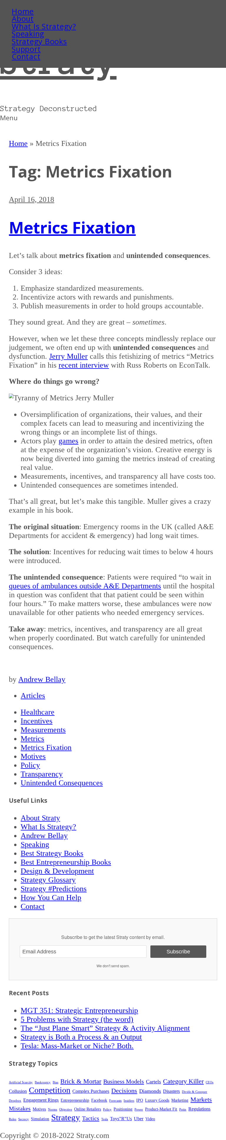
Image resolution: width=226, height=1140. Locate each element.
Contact (26, 56)
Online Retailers (87, 1109)
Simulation (40, 1119)
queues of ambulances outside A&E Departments (85, 586)
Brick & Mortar (80, 1081)
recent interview (84, 365)
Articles (33, 695)
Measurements (43, 730)
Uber (138, 1118)
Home (23, 11)
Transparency (42, 774)
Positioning (123, 1109)
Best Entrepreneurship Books (66, 862)
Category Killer (183, 1081)
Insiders (129, 1100)
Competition (49, 1090)
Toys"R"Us (121, 1118)
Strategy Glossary (48, 880)
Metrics (32, 738)
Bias (55, 1082)
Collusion (18, 1091)
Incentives (36, 721)
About (23, 19)
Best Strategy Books (52, 853)
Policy (30, 765)
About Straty (40, 818)
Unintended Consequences (62, 783)
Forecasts (115, 1100)
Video (150, 1119)
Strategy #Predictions (54, 888)
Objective (65, 1109)
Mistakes (20, 1108)
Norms (52, 1109)
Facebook (99, 1100)
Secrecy (23, 1119)
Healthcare (37, 712)
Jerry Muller (68, 356)
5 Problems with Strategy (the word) (77, 1019)
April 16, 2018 (31, 199)
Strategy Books (39, 41)
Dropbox (15, 1100)
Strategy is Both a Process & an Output (81, 1037)
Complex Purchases (90, 1091)
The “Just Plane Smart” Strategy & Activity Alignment (105, 1028)
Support (26, 49)
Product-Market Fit (161, 1109)
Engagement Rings (41, 1100)
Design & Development (57, 871)
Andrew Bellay (41, 679)
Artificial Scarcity (21, 1082)
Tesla (104, 1119)
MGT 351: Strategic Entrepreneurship (79, 1010)
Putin (182, 1109)
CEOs (209, 1082)
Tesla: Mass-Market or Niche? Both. (77, 1046)
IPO (139, 1100)
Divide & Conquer (194, 1091)
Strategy (65, 1117)
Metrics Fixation (72, 227)
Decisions (124, 1090)
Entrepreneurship (75, 1100)
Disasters (171, 1091)
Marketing (179, 1100)
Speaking (28, 34)
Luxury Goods (157, 1100)
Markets (201, 1099)
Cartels (153, 1082)
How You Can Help (51, 897)
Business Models (123, 1081)
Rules (12, 1119)
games (68, 441)
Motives (33, 756)
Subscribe (178, 952)
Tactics (90, 1118)
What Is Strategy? (44, 26)
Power (138, 1109)
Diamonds (150, 1091)
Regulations (199, 1109)
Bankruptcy (43, 1082)
